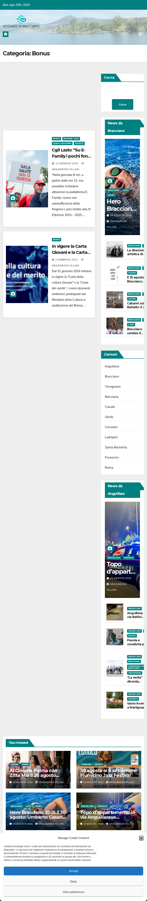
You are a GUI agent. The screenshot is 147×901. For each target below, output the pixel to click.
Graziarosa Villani (51, 782)
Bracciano (113, 190)
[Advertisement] (49, 102)
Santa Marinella (116, 447)
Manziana (112, 396)
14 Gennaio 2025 (67, 163)
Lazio (131, 325)
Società (79, 143)
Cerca (109, 77)
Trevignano (113, 386)
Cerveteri (111, 427)
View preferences (73, 892)
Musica (98, 764)
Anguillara (112, 366)
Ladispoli (111, 437)
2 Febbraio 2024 (67, 259)
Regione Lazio (71, 138)
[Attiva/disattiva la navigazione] (140, 34)
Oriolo (109, 417)
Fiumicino (112, 457)
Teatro (132, 273)
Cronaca (128, 558)
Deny (73, 881)
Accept (73, 871)
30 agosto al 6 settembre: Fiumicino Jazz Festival (108, 773)
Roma (109, 467)
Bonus (56, 138)
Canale (110, 406)
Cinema (14, 764)
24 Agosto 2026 (120, 215)
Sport (111, 195)
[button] (141, 838)
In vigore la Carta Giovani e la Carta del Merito (69, 252)
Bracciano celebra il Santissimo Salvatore (135, 335)
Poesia (132, 636)
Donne (25, 764)
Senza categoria (62, 143)
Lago (125, 190)
